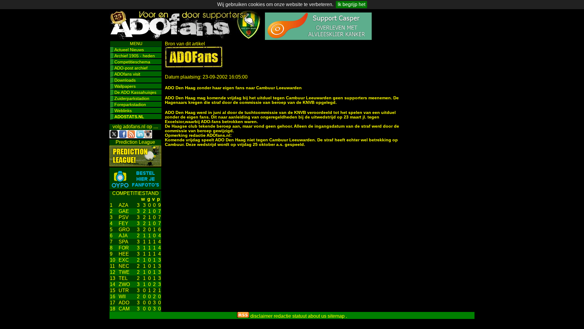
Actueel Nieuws (129, 49)
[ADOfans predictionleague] (135, 164)
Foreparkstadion (130, 104)
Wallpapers (125, 86)
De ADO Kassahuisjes (135, 92)
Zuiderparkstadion (131, 98)
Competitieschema (132, 61)
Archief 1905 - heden (134, 55)
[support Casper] (318, 38)
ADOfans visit (127, 74)
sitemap (336, 316)
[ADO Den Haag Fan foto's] (135, 187)
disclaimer (261, 316)
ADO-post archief (131, 67)
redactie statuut (290, 316)
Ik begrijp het (351, 4)
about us (317, 316)
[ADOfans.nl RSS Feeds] (243, 316)
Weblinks (123, 110)
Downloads (125, 80)
